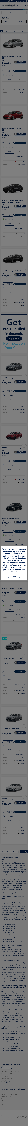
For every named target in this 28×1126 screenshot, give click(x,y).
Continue (14, 576)
